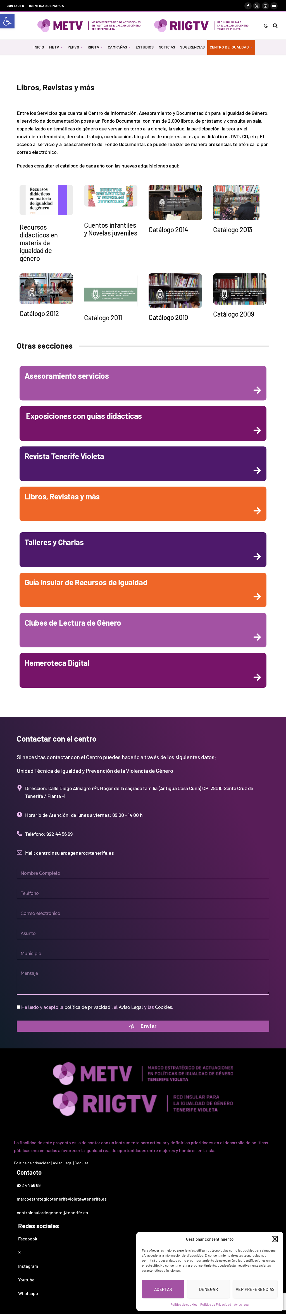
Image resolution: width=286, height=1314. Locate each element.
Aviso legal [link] (241, 1304)
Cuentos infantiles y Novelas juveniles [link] (110, 229)
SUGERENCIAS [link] (192, 47)
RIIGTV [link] (93, 47)
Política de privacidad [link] (32, 1162)
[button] (275, 1239)
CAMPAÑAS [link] (117, 47)
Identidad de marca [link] (46, 6)
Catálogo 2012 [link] (39, 313)
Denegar (208, 1289)
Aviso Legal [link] (131, 1007)
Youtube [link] (26, 1279)
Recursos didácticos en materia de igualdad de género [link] (39, 242)
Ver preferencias (255, 1289)
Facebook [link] (27, 1238)
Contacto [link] (15, 6)
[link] (7, 21)
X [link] (19, 1252)
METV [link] (54, 47)
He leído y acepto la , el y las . (97, 1007)
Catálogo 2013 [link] (232, 229)
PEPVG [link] (73, 47)
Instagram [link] (28, 1266)
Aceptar (163, 1289)
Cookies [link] (163, 1007)
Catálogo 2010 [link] (168, 317)
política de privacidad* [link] (88, 1007)
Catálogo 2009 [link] (233, 314)
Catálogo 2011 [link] (103, 318)
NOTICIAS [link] (167, 47)
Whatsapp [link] (28, 1293)
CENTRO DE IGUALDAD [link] (229, 47)
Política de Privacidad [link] (215, 1304)
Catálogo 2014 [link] (168, 229)
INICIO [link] (39, 47)
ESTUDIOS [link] (145, 47)
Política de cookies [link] (183, 1304)
